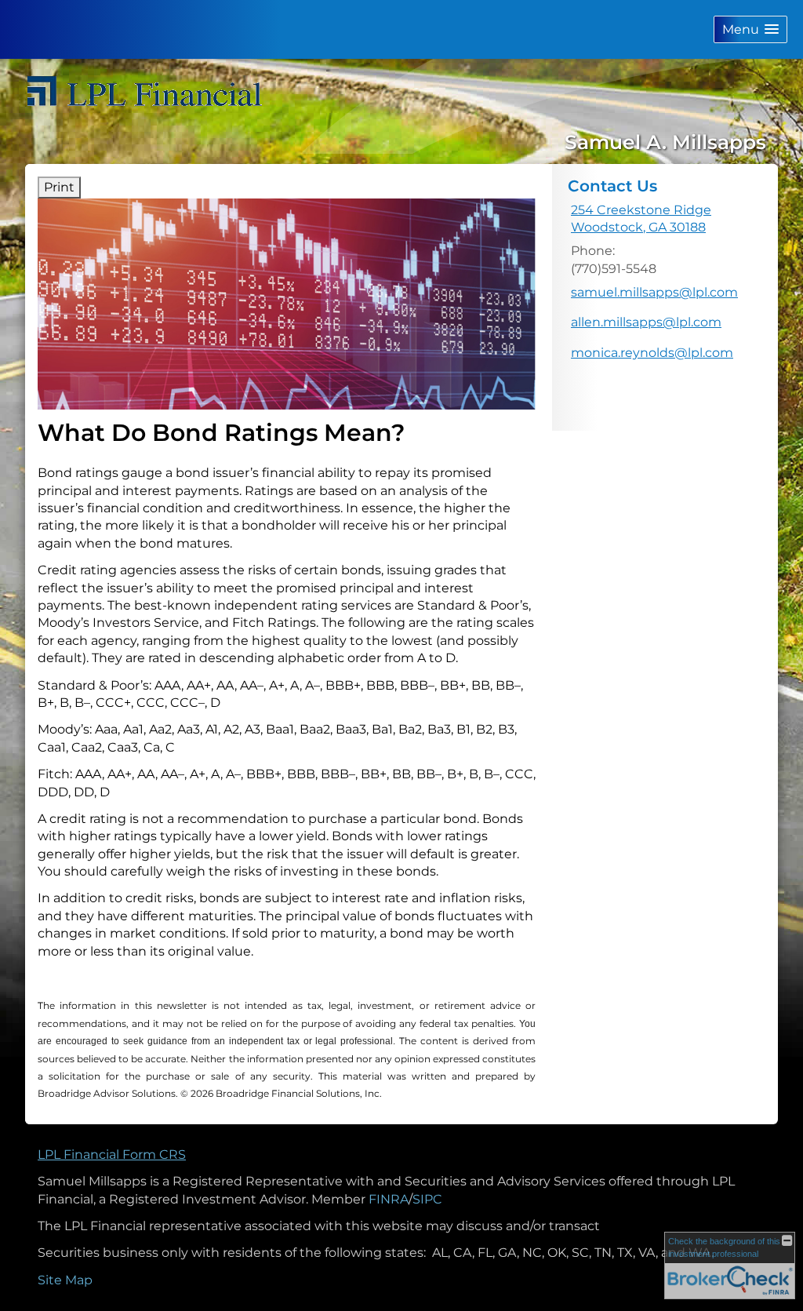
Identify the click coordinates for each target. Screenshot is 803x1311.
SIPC (427, 1199)
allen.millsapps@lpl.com (646, 322)
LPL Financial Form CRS (112, 1154)
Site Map (65, 1280)
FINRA (389, 1199)
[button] (750, 29)
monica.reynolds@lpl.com (652, 352)
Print (59, 187)
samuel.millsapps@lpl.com (654, 292)
